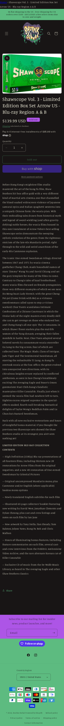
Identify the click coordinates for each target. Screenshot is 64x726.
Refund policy (52, 713)
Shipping (6, 126)
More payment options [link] (32, 176)
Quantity (6, 141)
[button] (6, 33)
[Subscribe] (53, 633)
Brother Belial (19, 713)
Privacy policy (16, 718)
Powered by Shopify (34, 713)
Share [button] (9, 590)
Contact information (33, 723)
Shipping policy (50, 718)
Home (3, 2)
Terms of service (33, 718)
